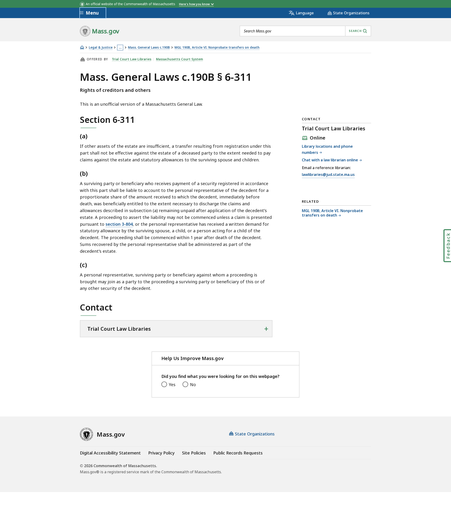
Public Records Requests (238, 453)
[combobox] (305, 31)
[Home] (82, 47)
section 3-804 (119, 224)
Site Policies (194, 453)
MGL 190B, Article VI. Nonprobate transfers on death (217, 48)
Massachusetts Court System (179, 59)
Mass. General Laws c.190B (149, 48)
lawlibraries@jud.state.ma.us (328, 175)
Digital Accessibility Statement (110, 453)
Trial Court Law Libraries (131, 59)
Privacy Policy (161, 453)
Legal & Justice (101, 48)
